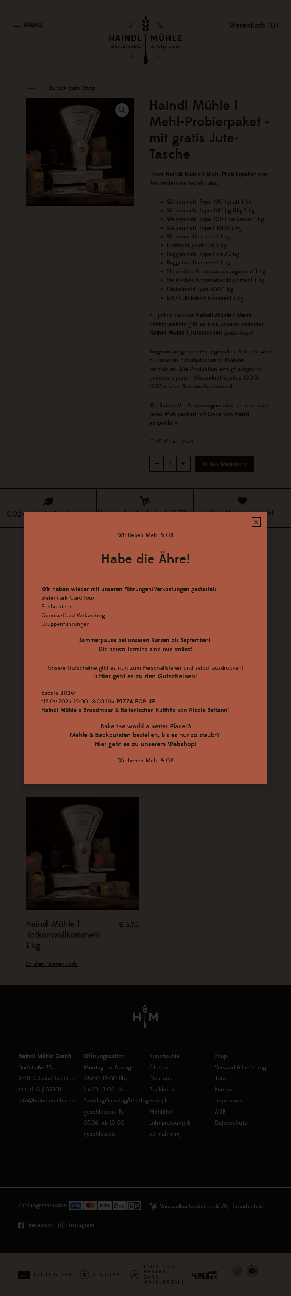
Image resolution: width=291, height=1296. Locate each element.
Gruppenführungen (65, 624)
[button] (256, 522)
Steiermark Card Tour (67, 598)
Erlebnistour (56, 606)
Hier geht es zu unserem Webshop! (146, 744)
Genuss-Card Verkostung (73, 615)
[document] (145, 648)
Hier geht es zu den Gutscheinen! (148, 676)
